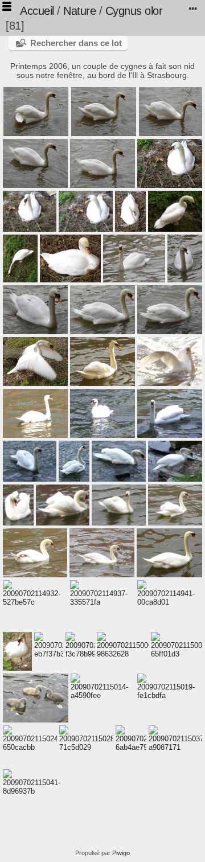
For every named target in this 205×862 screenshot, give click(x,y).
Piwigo (121, 852)
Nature (79, 11)
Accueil (37, 11)
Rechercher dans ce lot (76, 43)
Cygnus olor (134, 11)
